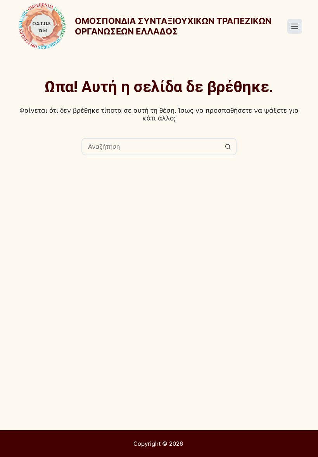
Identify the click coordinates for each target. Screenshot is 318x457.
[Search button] (228, 147)
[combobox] (151, 146)
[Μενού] (294, 26)
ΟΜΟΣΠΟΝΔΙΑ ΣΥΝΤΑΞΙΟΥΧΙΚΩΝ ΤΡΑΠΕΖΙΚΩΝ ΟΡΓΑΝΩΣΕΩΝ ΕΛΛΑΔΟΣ (173, 26)
